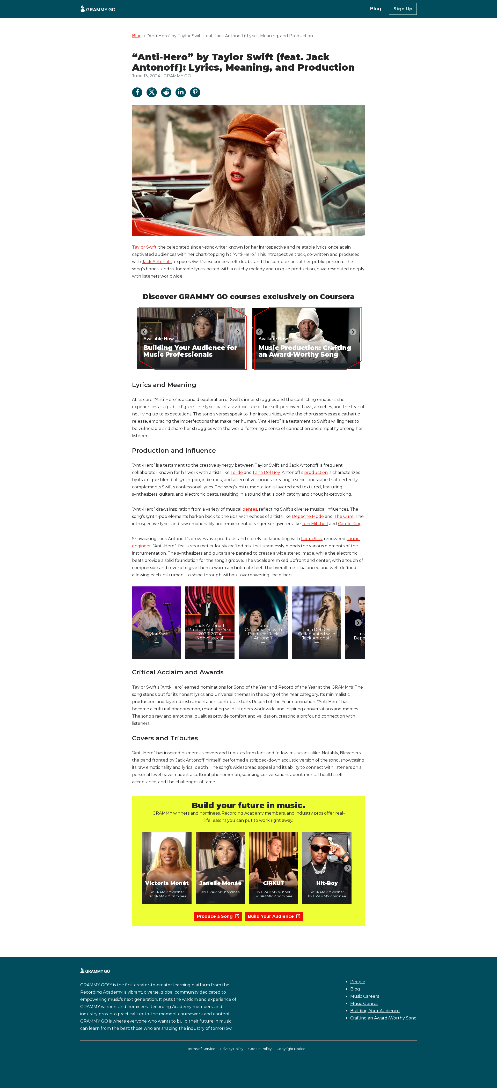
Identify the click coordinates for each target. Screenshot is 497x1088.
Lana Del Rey (266, 472)
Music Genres (364, 1003)
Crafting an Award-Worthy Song (383, 1018)
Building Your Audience (375, 1010)
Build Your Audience (271, 916)
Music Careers (364, 996)
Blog (137, 35)
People (357, 981)
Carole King (350, 523)
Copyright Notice (290, 1049)
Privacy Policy (231, 1049)
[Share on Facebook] (137, 92)
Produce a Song (215, 916)
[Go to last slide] (144, 331)
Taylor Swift (144, 247)
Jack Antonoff (156, 261)
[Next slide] (237, 331)
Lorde (237, 472)
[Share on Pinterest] (195, 92)
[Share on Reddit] (166, 92)
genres (250, 509)
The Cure (344, 516)
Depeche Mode (308, 516)
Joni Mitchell (315, 523)
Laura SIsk (311, 538)
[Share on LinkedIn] (181, 92)
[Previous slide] (138, 622)
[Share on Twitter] (152, 92)
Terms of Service (201, 1049)
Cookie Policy (260, 1049)
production (316, 472)
